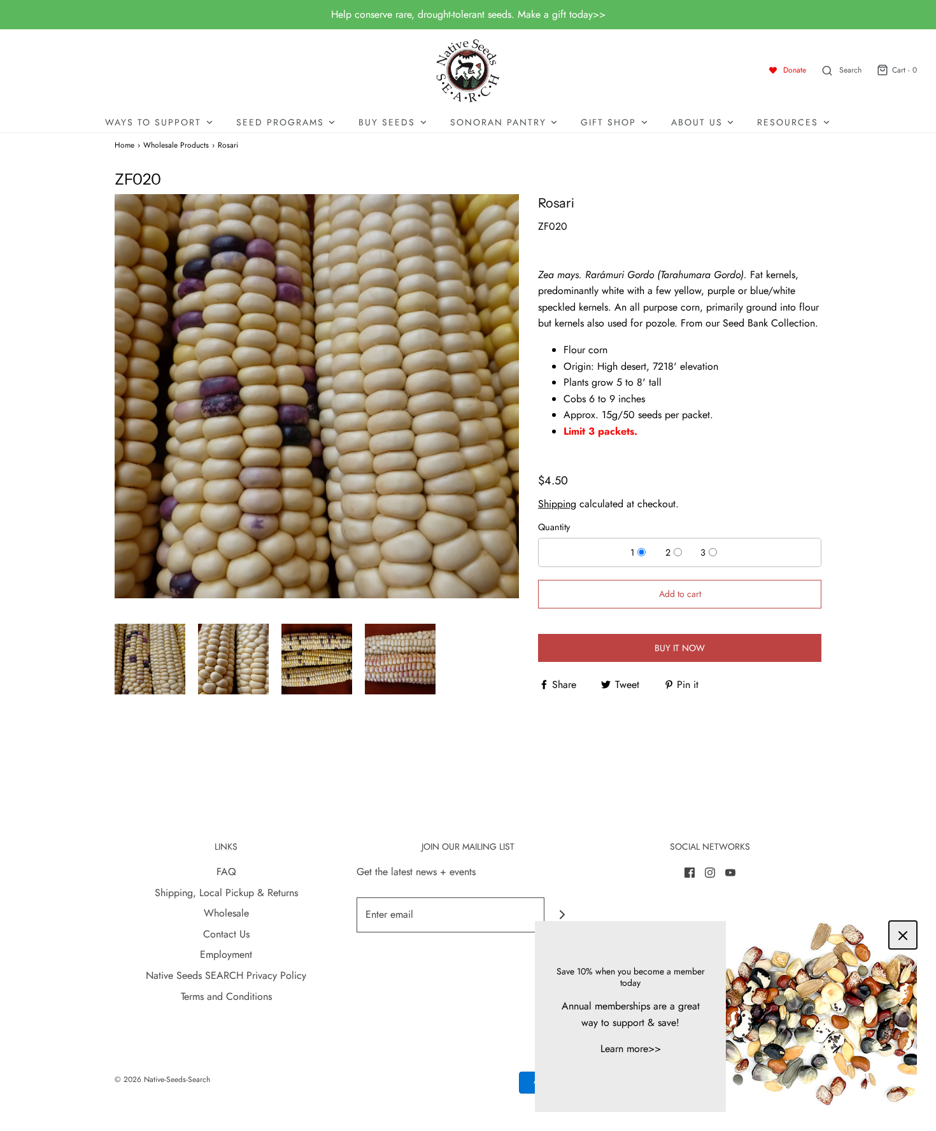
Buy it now (680, 648)
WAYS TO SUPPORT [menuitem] (153, 122)
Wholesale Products (176, 145)
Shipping (557, 503)
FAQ (226, 871)
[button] (150, 659)
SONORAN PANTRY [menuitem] (498, 122)
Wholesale (226, 913)
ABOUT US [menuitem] (697, 122)
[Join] (561, 914)
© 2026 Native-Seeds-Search (162, 1079)
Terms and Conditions (226, 996)
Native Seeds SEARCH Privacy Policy (226, 975)
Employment (226, 954)
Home (124, 145)
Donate (794, 70)
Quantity (554, 527)
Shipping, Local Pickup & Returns (226, 892)
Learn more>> (630, 1048)
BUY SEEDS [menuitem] (386, 122)
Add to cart (680, 593)
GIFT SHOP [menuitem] (608, 122)
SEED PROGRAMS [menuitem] (280, 122)
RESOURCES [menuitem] (787, 122)
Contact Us (226, 934)
